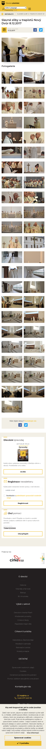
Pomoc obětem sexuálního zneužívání (23, 679)
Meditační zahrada (23, 644)
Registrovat (23, 503)
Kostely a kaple (23, 651)
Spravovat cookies (22, 738)
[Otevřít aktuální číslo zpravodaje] (23, 453)
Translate (20, 10)
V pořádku (24, 743)
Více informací (33, 733)
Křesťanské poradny (23, 616)
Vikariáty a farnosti (23, 589)
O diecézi (23, 576)
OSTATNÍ (23, 659)
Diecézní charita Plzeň (23, 613)
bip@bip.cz (24, 696)
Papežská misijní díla (23, 624)
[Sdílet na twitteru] (41, 30)
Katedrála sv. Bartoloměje (23, 640)
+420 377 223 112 (24, 698)
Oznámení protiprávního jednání (23, 675)
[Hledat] (3, 8)
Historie (23, 585)
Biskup (23, 593)
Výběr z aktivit (23, 604)
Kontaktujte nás (30, 421)
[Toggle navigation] (29, 8)
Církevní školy (23, 620)
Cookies (23, 671)
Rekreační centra (23, 647)
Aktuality (9, 14)
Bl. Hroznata (23, 596)
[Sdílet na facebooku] (35, 30)
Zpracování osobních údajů (23, 667)
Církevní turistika (23, 631)
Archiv (23, 472)
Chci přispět (23, 534)
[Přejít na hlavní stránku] (10, 3)
